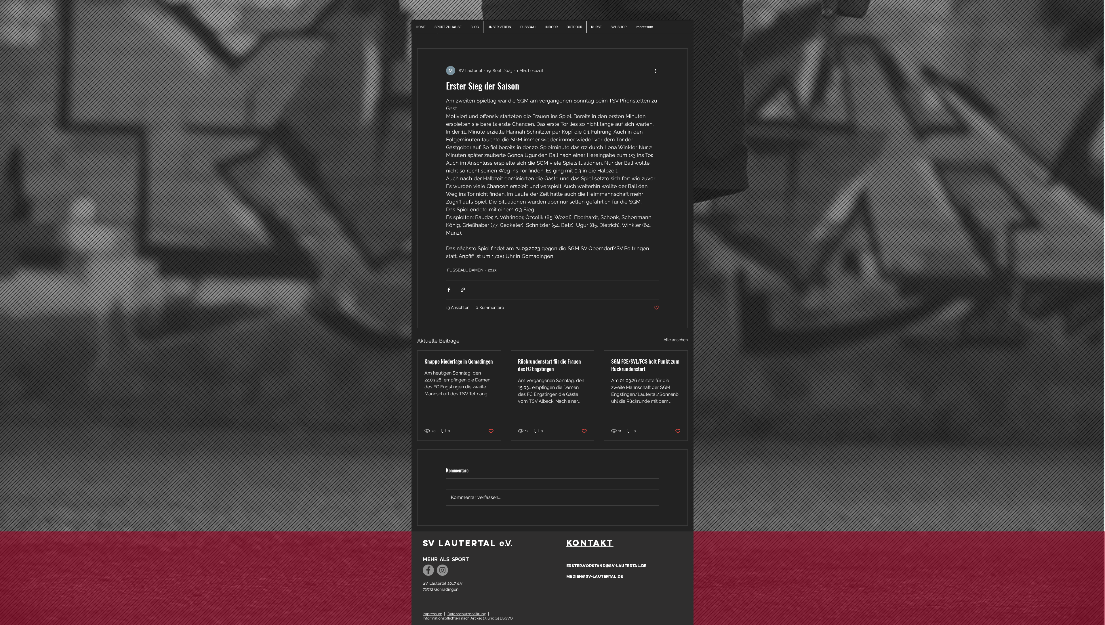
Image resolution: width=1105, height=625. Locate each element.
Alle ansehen (676, 339)
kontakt (590, 542)
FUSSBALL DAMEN (465, 270)
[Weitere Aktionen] (655, 70)
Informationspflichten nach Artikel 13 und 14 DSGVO (468, 618)
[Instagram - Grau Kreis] (442, 570)
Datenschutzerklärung (466, 614)
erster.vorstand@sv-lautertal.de (606, 565)
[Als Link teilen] (463, 289)
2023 (492, 270)
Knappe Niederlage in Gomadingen (458, 361)
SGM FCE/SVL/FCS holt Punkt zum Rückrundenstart (645, 365)
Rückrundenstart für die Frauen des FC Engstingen (549, 365)
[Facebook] (428, 570)
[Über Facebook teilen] (448, 289)
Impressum (432, 614)
